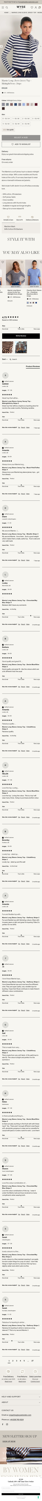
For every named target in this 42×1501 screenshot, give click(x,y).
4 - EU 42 (6, 124)
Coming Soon (35, 1381)
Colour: (4, 100)
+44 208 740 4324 (17, 1420)
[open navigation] (3, 7)
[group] (21, 317)
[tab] (33, 367)
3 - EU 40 (35, 119)
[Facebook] (3, 1424)
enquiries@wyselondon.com (20, 1415)
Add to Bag (13, 286)
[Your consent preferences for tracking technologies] (38, 1497)
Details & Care (8, 220)
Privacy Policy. (23, 1498)
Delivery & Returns (32, 220)
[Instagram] (7, 1424)
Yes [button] (19, 427)
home (6, 12)
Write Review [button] (21, 336)
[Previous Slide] (2, 280)
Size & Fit (19, 220)
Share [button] (28, 427)
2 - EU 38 (25, 119)
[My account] (36, 7)
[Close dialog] (41, 1477)
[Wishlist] (32, 7)
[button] (7, 7)
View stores (9, 1458)
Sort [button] (4, 359)
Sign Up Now (9, 1441)
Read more (8, 1381)
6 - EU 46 (25, 124)
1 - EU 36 (16, 119)
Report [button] (23, 427)
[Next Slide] (40, 280)
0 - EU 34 (6, 119)
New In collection (29, 2)
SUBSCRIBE (20, 1494)
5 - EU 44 (16, 124)
